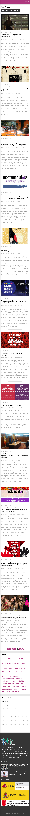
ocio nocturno (17, 684)
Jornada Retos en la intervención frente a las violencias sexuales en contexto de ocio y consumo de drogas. (15, 510)
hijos (13, 671)
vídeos (17, 692)
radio (26, 686)
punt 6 (22, 686)
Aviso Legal (25, 811)
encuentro (11, 666)
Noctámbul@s (18, 681)
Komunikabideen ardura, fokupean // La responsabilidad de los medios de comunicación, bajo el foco (18, 765)
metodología (19, 678)
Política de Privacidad (10, 813)
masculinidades (6, 676)
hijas (10, 671)
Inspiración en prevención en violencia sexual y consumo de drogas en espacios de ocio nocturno (14, 564)
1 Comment (19, 93)
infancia (16, 671)
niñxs (10, 681)
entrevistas (5, 668)
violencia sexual (8, 692)
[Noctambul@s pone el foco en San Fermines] (15, 347)
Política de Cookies (20, 813)
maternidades (15, 676)
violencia (22, 689)
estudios (10, 668)
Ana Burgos (4, 39)
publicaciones (15, 686)
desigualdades (23, 663)
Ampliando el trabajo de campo (11, 405)
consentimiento (18, 661)
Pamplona (26, 684)
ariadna (8, 659)
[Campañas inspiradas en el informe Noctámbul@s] (15, 243)
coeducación (10, 661)
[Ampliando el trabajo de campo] (15, 399)
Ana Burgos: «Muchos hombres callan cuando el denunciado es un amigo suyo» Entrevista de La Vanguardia (18, 773)
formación (24, 668)
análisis (3, 658)
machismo (15, 674)
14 (15, 649)
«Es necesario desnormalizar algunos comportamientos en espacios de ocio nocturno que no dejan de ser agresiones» (14, 143)
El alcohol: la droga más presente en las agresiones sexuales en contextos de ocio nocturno (14, 456)
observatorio (6, 684)
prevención (6, 686)
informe (21, 671)
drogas (5, 666)
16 (20, 649)
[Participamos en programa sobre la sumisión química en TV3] (15, 29)
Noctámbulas (4, 32)
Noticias (10, 32)
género (5, 671)
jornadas (4, 674)
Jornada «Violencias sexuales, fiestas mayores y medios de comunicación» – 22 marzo (14, 89)
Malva (3, 568)
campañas (21, 659)
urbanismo (16, 689)
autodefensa (14, 658)
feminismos (16, 668)
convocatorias (5, 663)
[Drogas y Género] (2, 1)
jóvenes (10, 674)
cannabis (3, 661)
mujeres (5, 681)
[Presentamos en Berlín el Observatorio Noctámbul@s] (15, 295)
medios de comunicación (8, 678)
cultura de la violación (14, 663)
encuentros (18, 666)
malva (20, 674)
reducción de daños (7, 689)
